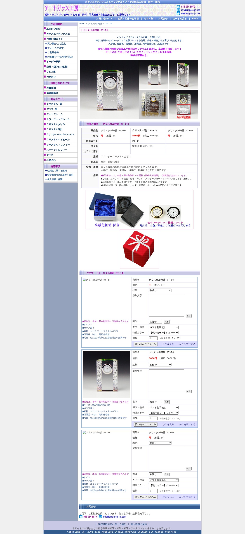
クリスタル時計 (54, 129)
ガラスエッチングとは (58, 33)
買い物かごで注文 (56, 43)
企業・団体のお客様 (128, 18)
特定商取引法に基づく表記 (112, 524)
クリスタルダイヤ (55, 124)
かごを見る (168, 344)
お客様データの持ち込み (60, 56)
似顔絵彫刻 (52, 93)
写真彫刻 (51, 87)
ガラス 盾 (51, 109)
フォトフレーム (54, 114)
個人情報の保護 (139, 524)
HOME (195, 18)
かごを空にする (187, 344)
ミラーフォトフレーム (58, 119)
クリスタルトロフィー (58, 144)
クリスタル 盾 (54, 104)
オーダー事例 (53, 61)
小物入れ (51, 160)
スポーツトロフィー (56, 149)
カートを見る (180, 18)
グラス (49, 155)
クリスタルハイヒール (58, 139)
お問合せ (163, 18)
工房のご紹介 (53, 28)
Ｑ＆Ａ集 (148, 18)
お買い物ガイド (104, 18)
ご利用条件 (53, 52)
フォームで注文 (55, 48)
